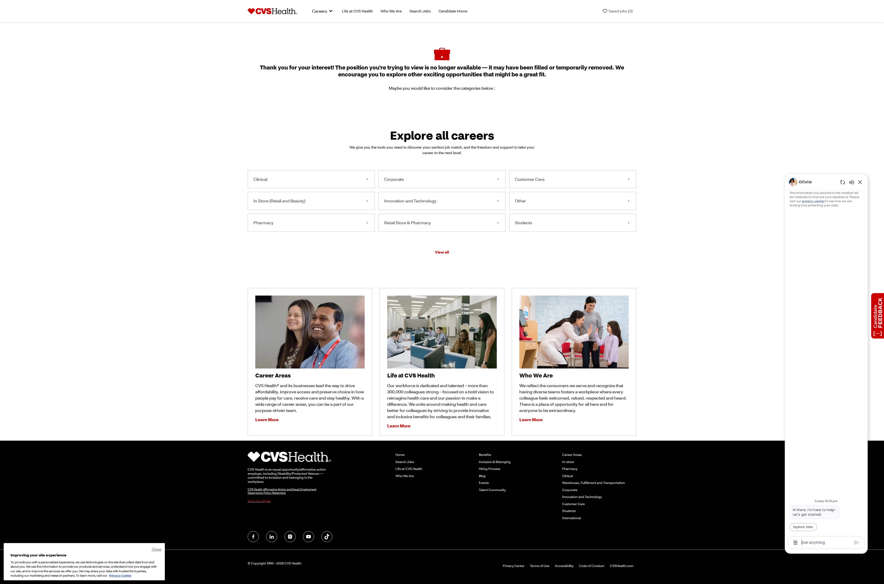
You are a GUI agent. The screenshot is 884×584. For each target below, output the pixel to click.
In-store (568, 462)
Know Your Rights (259, 501)
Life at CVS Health (357, 11)
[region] (826, 362)
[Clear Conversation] (842, 182)
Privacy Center (513, 566)
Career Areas (572, 454)
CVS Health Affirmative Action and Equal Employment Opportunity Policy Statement (282, 491)
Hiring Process (489, 468)
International (571, 518)
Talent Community (492, 490)
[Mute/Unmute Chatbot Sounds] (851, 182)
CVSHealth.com (622, 566)
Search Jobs (420, 11)
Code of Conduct (591, 566)
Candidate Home (453, 11)
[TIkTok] (326, 536)
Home (399, 454)
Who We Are (391, 11)
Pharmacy (569, 468)
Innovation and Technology (582, 497)
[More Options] (795, 542)
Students (569, 511)
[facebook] (253, 536)
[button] (442, 252)
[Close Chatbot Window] (860, 182)
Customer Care (573, 504)
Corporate (569, 490)
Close (156, 549)
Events (484, 482)
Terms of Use (539, 566)
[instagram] (290, 536)
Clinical (567, 476)
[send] (857, 542)
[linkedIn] (271, 536)
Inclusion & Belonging (495, 462)
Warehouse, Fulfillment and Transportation (593, 482)
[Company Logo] (272, 10)
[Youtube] (308, 536)
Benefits (485, 454)
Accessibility (564, 566)
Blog (482, 476)
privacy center (813, 201)
